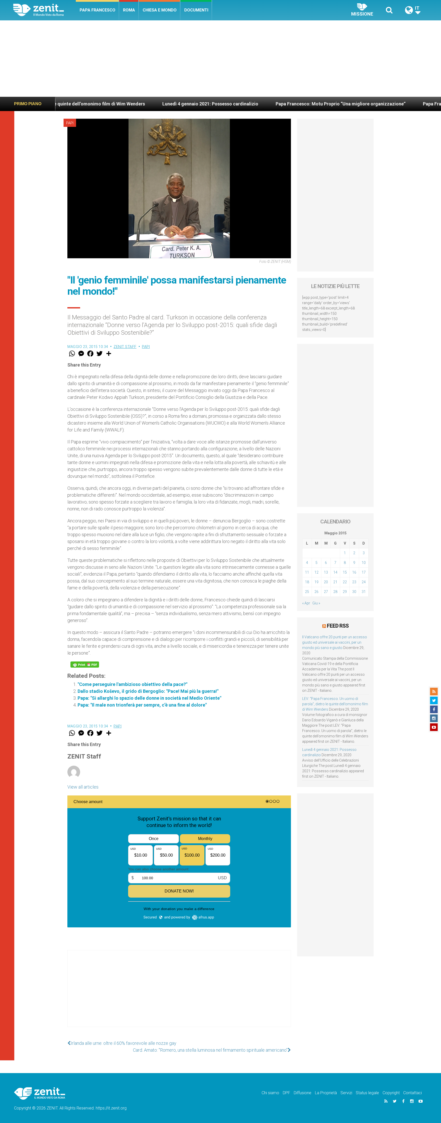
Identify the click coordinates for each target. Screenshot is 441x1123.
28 (335, 592)
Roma (129, 10)
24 (364, 582)
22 (345, 582)
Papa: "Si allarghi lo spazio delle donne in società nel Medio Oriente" (149, 698)
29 (345, 592)
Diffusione (302, 1092)
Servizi (346, 1092)
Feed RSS (338, 626)
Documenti (196, 10)
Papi (70, 123)
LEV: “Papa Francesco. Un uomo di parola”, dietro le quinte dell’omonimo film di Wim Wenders (335, 704)
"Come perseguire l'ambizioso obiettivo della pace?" (132, 684)
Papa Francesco (97, 10)
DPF (286, 1092)
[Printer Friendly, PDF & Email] (84, 664)
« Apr (306, 603)
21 (335, 582)
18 (307, 582)
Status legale (367, 1092)
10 (364, 563)
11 (307, 572)
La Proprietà (326, 1092)
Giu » (316, 603)
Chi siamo (270, 1092)
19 (316, 582)
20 (326, 582)
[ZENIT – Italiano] (44, 10)
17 (364, 572)
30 (354, 592)
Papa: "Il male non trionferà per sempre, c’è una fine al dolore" (142, 705)
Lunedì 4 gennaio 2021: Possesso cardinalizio (167, 103)
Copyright (391, 1092)
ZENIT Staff (125, 347)
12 (316, 572)
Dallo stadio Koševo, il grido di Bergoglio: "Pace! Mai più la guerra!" (148, 691)
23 (354, 582)
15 (345, 572)
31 (364, 592)
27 (326, 592)
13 (326, 572)
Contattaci (412, 1092)
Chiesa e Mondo (160, 10)
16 (354, 572)
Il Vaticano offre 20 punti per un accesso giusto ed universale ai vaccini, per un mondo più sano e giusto (334, 642)
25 (307, 592)
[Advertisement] (220, 58)
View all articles (83, 787)
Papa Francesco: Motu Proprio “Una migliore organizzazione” (298, 103)
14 (335, 572)
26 (316, 592)
